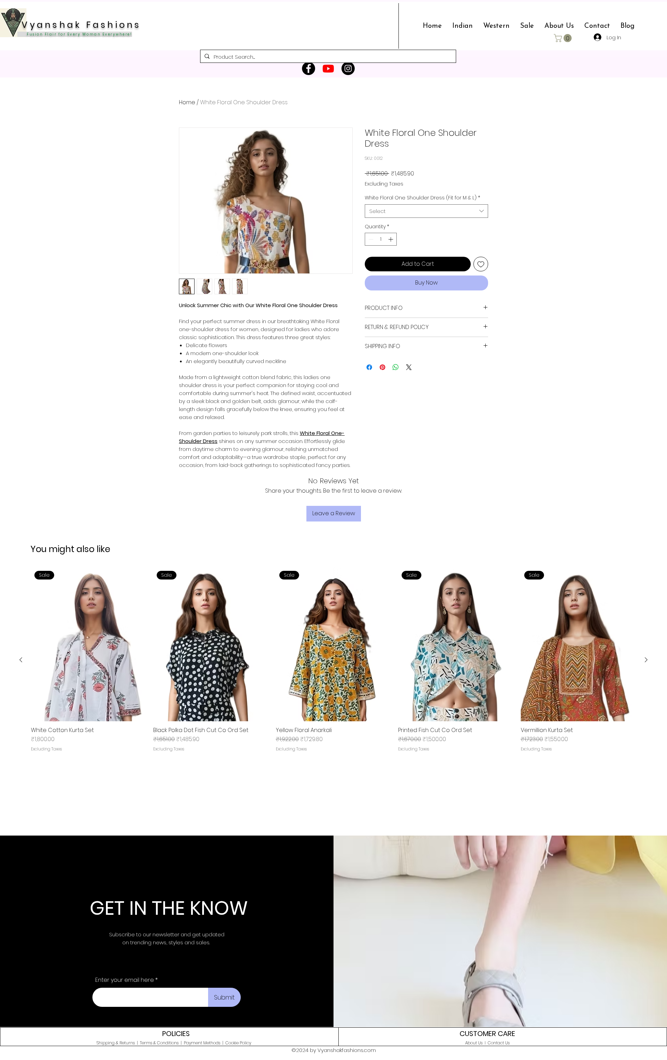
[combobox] (426, 211)
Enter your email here (124, 980)
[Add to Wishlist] (481, 264)
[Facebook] (308, 68)
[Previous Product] (21, 660)
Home (187, 102)
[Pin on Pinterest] (382, 367)
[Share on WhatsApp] (396, 367)
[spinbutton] (380, 239)
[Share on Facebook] (369, 367)
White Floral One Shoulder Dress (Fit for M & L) (422, 198)
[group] (333, 660)
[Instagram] (348, 68)
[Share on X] (409, 367)
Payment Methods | (204, 1043)
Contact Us (499, 1043)
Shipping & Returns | (118, 1043)
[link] (564, 38)
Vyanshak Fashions (79, 25)
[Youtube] (328, 68)
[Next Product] (646, 660)
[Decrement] (370, 239)
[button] (462, 26)
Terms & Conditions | (162, 1043)
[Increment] (391, 239)
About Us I (476, 1043)
